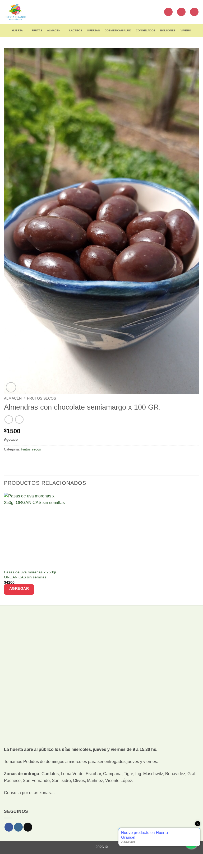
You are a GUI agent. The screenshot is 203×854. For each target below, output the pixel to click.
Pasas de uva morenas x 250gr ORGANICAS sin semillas (30, 574)
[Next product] (8, 419)
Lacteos (75, 30)
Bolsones (168, 30)
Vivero (186, 30)
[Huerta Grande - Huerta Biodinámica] (15, 12)
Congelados (145, 30)
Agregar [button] (19, 588)
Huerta (17, 30)
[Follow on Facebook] (8, 827)
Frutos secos (41, 398)
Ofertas (93, 30)
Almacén (53, 30)
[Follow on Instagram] (18, 827)
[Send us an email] (28, 827)
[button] (168, 12)
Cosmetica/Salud (118, 30)
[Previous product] (19, 419)
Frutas (37, 30)
